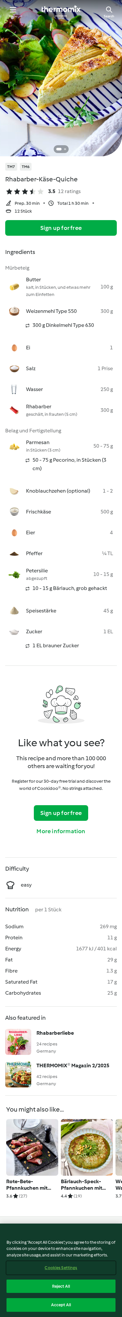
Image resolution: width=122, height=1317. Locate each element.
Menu (13, 16)
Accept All (61, 1304)
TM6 (26, 166)
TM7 (11, 166)
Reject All (61, 1286)
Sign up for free (61, 227)
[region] (61, 1270)
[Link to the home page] (61, 11)
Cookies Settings (61, 1267)
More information (60, 831)
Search (109, 16)
